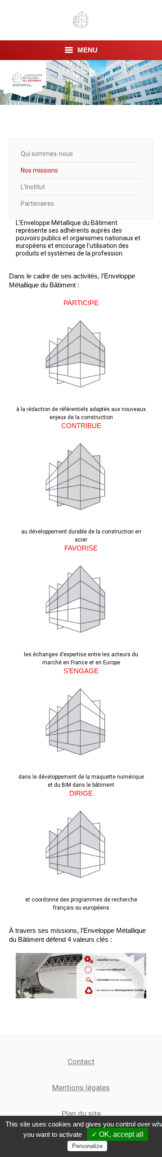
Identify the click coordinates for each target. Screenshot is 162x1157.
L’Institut (33, 187)
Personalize (87, 1146)
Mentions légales (81, 1087)
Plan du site (81, 1113)
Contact (81, 1061)
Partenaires (37, 203)
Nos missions (39, 170)
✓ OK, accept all (117, 1134)
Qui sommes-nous (47, 153)
